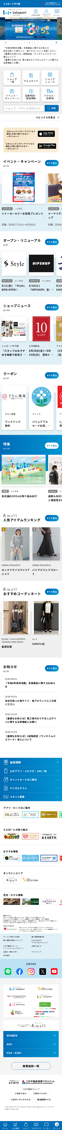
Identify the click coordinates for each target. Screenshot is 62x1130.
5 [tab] (35, 43)
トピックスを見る (45, 117)
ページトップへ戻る (55, 1112)
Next (59, 42)
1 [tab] (24, 43)
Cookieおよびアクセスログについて (40, 941)
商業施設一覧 (31, 1066)
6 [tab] (38, 43)
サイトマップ (36, 952)
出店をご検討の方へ (10, 952)
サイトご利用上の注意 (11, 937)
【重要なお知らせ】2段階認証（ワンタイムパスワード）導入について (30, 55)
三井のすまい (21, 1093)
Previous (2, 42)
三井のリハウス (40, 1093)
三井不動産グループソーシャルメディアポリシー (13, 947)
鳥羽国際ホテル (44, 1099)
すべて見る (52, 163)
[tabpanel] (31, 28)
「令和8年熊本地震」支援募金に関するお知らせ (26, 47)
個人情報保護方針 (38, 937)
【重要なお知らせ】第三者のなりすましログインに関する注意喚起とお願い (30, 61)
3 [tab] (30, 43)
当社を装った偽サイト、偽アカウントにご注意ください (29, 50)
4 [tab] (32, 43)
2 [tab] (27, 43)
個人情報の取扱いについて (13, 940)
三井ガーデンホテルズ (21, 1099)
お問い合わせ (36, 946)
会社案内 (6, 955)
